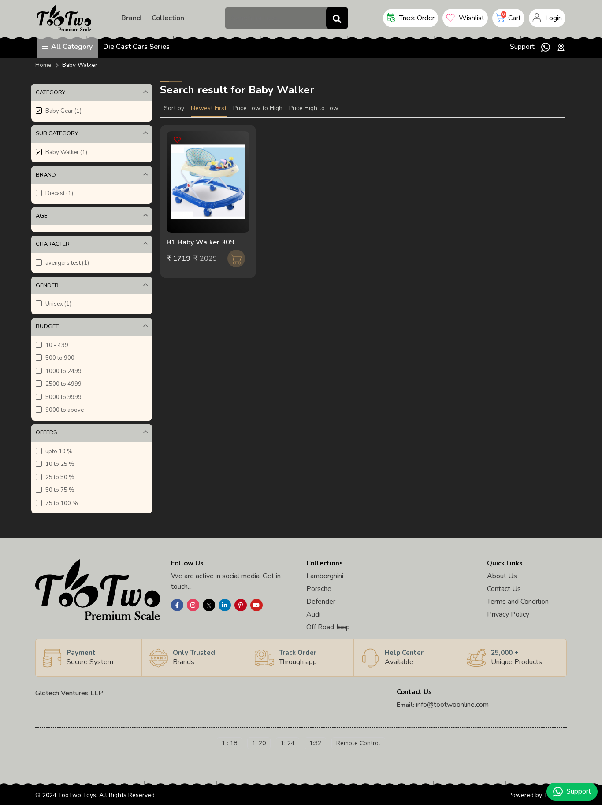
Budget (47, 326)
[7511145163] (545, 47)
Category (50, 92)
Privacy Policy (508, 614)
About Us (502, 576)
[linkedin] (225, 605)
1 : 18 (229, 743)
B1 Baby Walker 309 (200, 242)
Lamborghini (324, 576)
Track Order (416, 18)
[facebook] (178, 605)
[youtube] (257, 605)
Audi (313, 614)
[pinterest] (241, 605)
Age (41, 216)
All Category (71, 47)
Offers (46, 432)
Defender (320, 601)
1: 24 (287, 743)
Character (53, 244)
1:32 (315, 743)
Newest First (209, 108)
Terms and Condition (518, 601)
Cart (511, 17)
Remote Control (358, 743)
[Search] (337, 18)
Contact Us (504, 589)
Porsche (318, 589)
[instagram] (194, 605)
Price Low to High (257, 108)
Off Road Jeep (328, 627)
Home (43, 65)
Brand (131, 18)
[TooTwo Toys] (64, 17)
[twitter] (209, 605)
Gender (47, 285)
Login (552, 18)
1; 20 (259, 743)
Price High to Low (313, 108)
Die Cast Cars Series (136, 47)
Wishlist (470, 18)
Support (522, 47)
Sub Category (57, 133)
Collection (168, 18)
